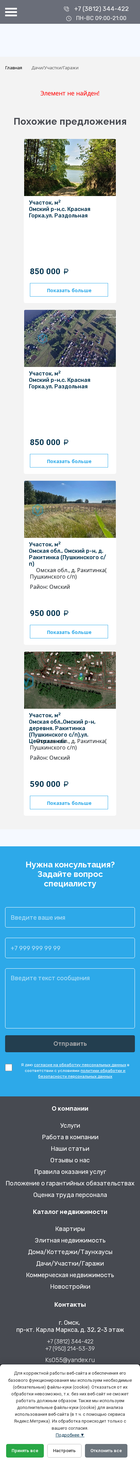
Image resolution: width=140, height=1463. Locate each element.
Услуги (70, 1125)
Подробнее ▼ (70, 1435)
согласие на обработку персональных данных (80, 1064)
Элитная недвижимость (70, 1240)
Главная (13, 68)
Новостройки (70, 1286)
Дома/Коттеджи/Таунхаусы (70, 1252)
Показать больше (69, 290)
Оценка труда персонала (70, 1195)
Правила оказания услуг (70, 1172)
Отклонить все (106, 1450)
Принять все (25, 1450)
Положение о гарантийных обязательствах (70, 1183)
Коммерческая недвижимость (70, 1275)
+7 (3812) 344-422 (101, 9)
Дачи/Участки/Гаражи (70, 1263)
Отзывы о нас (70, 1160)
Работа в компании (70, 1137)
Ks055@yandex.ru (70, 1360)
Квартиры (70, 1229)
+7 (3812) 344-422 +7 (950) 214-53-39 (70, 1345)
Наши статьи (70, 1148)
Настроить (64, 1450)
